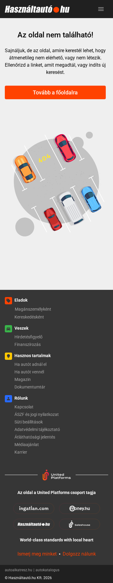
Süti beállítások (28, 422)
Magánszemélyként (33, 309)
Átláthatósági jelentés (34, 437)
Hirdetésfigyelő (28, 336)
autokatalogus (47, 570)
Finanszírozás (27, 344)
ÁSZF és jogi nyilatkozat (36, 414)
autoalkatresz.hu (19, 570)
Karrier (20, 452)
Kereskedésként (29, 317)
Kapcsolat (23, 406)
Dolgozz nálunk (79, 554)
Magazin (22, 379)
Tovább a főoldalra (55, 92)
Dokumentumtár (29, 387)
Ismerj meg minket (37, 554)
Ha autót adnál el (30, 364)
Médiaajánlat (26, 444)
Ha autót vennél (29, 371)
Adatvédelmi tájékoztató (37, 429)
